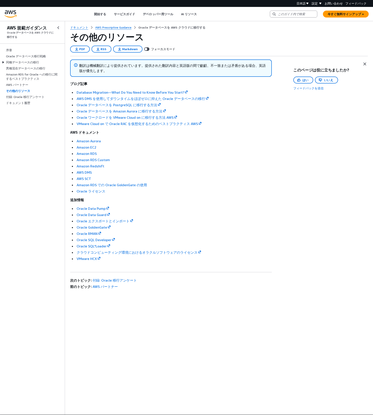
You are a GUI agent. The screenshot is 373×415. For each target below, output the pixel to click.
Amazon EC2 (86, 147)
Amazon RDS (87, 153)
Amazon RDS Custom (93, 160)
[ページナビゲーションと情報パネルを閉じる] (365, 64)
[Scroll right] (200, 14)
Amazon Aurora (89, 141)
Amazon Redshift (90, 166)
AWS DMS (84, 172)
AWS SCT (84, 178)
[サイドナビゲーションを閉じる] (58, 27)
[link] (171, 27)
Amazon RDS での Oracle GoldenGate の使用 (112, 185)
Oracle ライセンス (91, 191)
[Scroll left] (90, 14)
